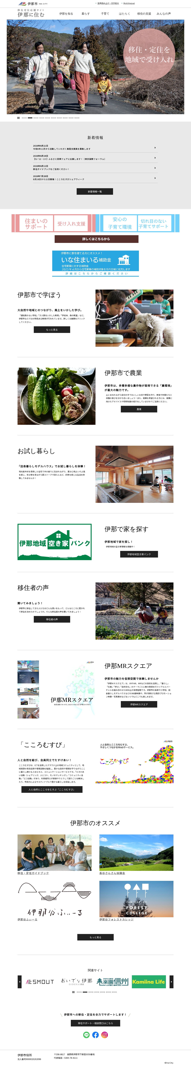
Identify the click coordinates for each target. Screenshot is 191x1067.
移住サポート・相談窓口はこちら (95, 1023)
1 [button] (24, 117)
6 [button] (53, 117)
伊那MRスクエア (139, 704)
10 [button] (77, 117)
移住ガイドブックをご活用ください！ (51, 169)
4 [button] (41, 117)
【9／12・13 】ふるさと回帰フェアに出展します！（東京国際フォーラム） (69, 159)
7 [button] (59, 117)
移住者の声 (52, 619)
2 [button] (30, 117)
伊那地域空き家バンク (139, 554)
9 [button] (71, 117)
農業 (139, 409)
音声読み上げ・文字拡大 (108, 3)
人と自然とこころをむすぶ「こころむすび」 (52, 789)
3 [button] (36, 117)
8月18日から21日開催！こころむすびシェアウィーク (58, 179)
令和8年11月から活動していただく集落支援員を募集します (61, 148)
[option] (95, 67)
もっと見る (52, 329)
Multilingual (129, 3)
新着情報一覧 (95, 191)
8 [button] (65, 117)
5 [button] (47, 117)
